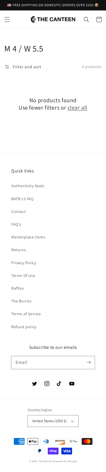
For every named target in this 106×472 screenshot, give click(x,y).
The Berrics (21, 301)
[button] (7, 19)
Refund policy (23, 326)
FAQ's (16, 224)
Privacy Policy (23, 262)
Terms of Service (26, 313)
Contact (18, 211)
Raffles (17, 288)
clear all (77, 107)
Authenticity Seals (27, 185)
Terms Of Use (23, 275)
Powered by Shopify (65, 461)
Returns (18, 249)
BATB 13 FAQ (22, 198)
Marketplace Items (28, 237)
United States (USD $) (49, 420)
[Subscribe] (88, 362)
